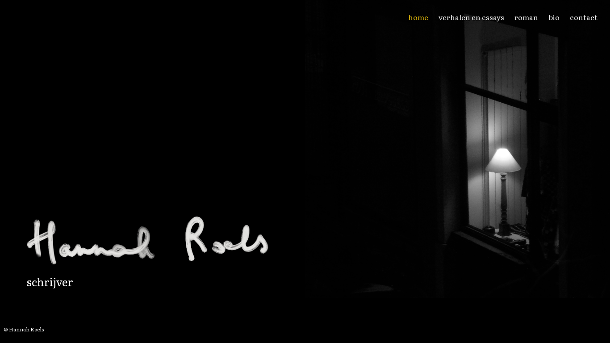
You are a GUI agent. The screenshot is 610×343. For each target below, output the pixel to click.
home (418, 17)
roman (526, 17)
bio (554, 17)
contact (583, 17)
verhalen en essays (471, 17)
